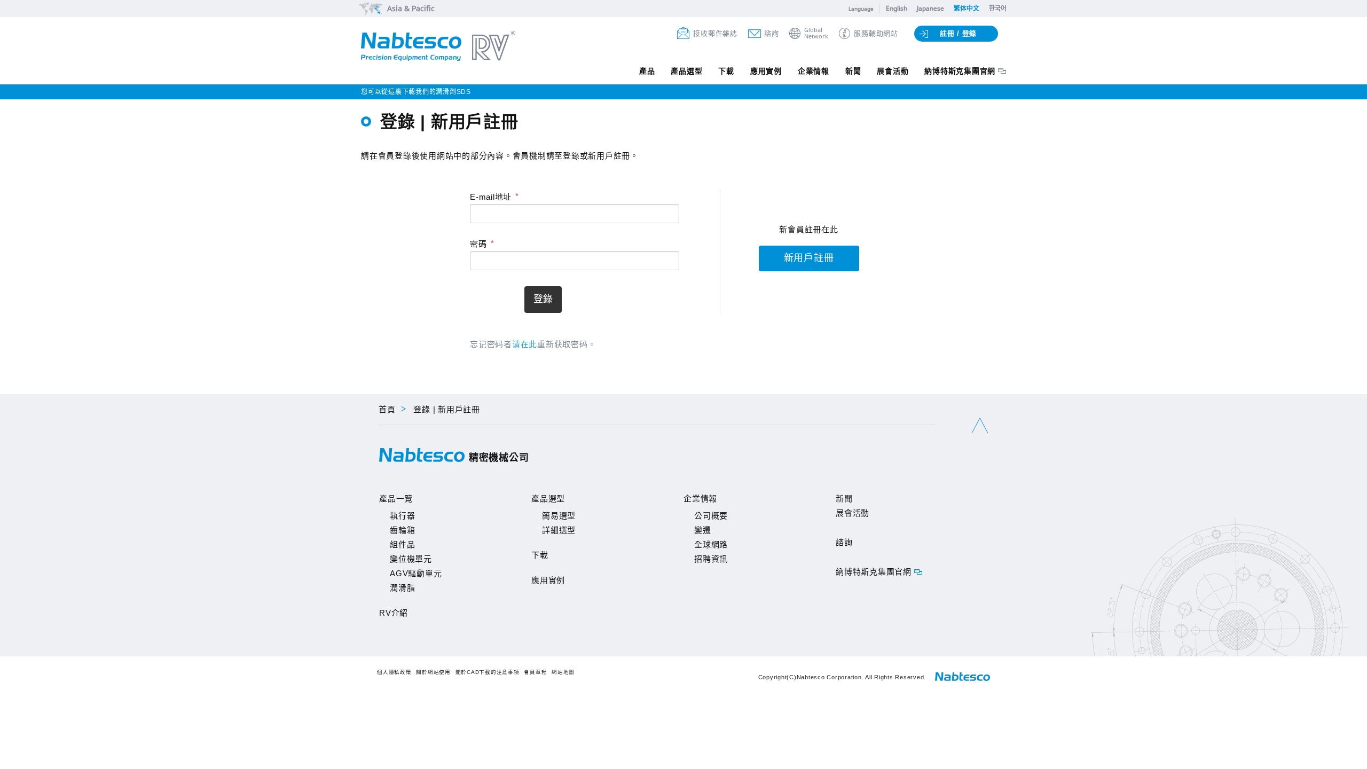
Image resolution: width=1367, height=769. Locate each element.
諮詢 (771, 33)
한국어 (998, 8)
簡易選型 (559, 515)
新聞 (853, 71)
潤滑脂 (402, 587)
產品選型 (686, 71)
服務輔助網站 (876, 33)
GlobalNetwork (816, 33)
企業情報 (813, 71)
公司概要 (711, 515)
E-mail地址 (491, 196)
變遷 (702, 530)
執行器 (402, 515)
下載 (726, 71)
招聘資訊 (711, 558)
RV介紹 (393, 612)
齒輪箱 (402, 530)
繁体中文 (966, 8)
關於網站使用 (433, 672)
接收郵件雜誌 (715, 33)
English (896, 8)
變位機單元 (411, 558)
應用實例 (766, 71)
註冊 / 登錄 (958, 33)
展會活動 (892, 71)
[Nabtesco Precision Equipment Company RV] (438, 47)
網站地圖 (563, 672)
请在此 (524, 344)
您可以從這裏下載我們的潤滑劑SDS (416, 92)
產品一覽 (396, 498)
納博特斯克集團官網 (959, 71)
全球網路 (711, 544)
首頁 (387, 409)
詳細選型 (559, 530)
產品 (647, 71)
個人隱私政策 (394, 672)
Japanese (930, 8)
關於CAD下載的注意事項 (487, 672)
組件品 (402, 544)
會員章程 (535, 672)
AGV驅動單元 (416, 573)
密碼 (478, 243)
